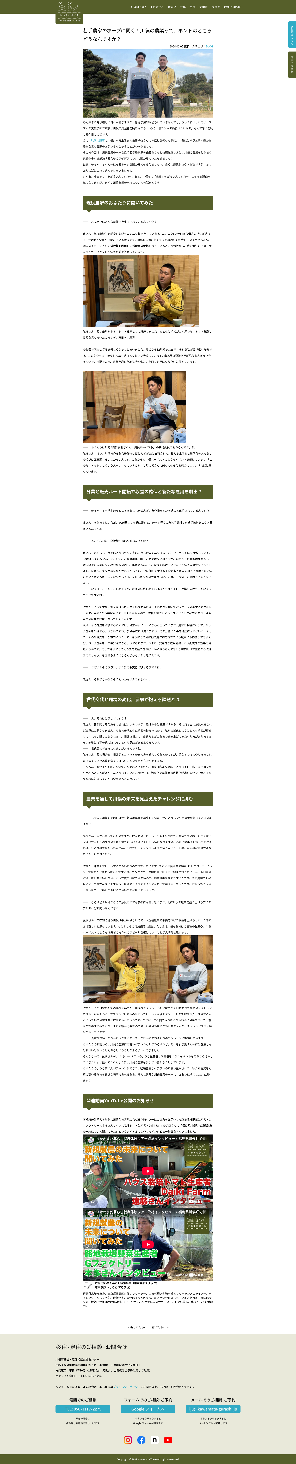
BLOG (209, 46)
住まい (172, 7)
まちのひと (157, 7)
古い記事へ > (160, 1327)
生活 (192, 7)
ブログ (216, 7)
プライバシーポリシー (126, 1387)
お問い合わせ (232, 7)
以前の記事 (98, 140)
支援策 (203, 7)
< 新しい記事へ (137, 1327)
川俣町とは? (138, 7)
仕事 (183, 7)
